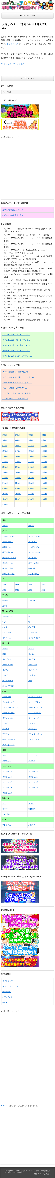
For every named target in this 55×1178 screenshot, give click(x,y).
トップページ (12, 44)
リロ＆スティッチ (35, 707)
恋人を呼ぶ (32, 542)
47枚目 (31, 494)
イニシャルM (7, 782)
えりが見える (7, 617)
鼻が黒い (31, 654)
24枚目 (44, 462)
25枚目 (5, 467)
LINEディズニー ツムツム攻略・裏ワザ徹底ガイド (27, 1171)
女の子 (31, 526)
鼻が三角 (31, 659)
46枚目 (18, 494)
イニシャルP (7, 788)
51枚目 (31, 499)
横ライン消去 (7, 568)
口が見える (32, 675)
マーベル (5, 729)
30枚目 (18, 472)
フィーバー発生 (34, 552)
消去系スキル (7, 563)
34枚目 (18, 478)
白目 (4, 654)
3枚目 (30, 435)
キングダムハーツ (35, 697)
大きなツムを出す (9, 558)
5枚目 (4, 440)
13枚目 (5, 451)
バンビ (5, 723)
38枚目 (18, 483)
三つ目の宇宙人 (8, 686)
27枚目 (31, 467)
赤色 (43, 584)
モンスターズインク (36, 734)
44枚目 (44, 488)
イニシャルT (7, 793)
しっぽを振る (33, 547)
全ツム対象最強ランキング (12, 210)
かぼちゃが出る (34, 536)
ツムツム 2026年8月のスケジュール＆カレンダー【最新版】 (27, 235)
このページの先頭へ (43, 1174)
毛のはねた (6, 633)
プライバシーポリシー (11, 986)
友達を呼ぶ (6, 547)
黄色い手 (31, 600)
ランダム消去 (33, 574)
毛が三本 (31, 627)
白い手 (5, 600)
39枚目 (31, 483)
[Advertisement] (27, 169)
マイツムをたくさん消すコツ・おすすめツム (19, 377)
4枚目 (44, 435)
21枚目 (5, 462)
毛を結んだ (32, 633)
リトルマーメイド (35, 718)
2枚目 (17, 435)
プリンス (31, 761)
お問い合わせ (7, 997)
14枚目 (18, 451)
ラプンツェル (7, 718)
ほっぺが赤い (7, 681)
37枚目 (5, 483)
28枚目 (44, 467)
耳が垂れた (32, 665)
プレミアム (6, 825)
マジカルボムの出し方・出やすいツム (17, 356)
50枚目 (18, 499)
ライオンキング (34, 739)
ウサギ (5, 809)
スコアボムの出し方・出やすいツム (16, 345)
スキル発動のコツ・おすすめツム (15, 372)
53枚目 (5, 504)
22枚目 (18, 462)
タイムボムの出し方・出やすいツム (16, 340)
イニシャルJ (33, 777)
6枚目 (17, 440)
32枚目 (44, 472)
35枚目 (31, 478)
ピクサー (31, 723)
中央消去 (31, 568)
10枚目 (18, 446)
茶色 (4, 590)
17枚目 (5, 456)
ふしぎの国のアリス (10, 707)
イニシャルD (7, 777)
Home (4, 1002)
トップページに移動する (13, 64)
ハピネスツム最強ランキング (13, 215)
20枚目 (44, 456)
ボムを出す (32, 558)
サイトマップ (7, 981)
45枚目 (5, 494)
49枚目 (5, 499)
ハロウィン (6, 761)
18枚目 (18, 456)
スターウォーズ (8, 745)
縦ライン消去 (33, 563)
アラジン (5, 734)
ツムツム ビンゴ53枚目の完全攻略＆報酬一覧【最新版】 (26, 280)
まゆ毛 (31, 649)
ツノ (4, 622)
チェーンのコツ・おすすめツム (14, 388)
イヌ (4, 804)
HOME (3, 1106)
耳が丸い (5, 670)
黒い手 (5, 606)
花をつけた (6, 638)
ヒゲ (30, 681)
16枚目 (44, 451)
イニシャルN (33, 782)
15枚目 (31, 451)
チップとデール (8, 739)
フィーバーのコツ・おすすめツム (15, 399)
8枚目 (44, 440)
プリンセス (6, 755)
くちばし (5, 675)
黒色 (30, 590)
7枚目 (30, 440)
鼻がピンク (6, 659)
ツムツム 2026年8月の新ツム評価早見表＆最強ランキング (26, 320)
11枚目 (31, 446)
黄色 (4, 584)
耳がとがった (7, 665)
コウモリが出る (8, 536)
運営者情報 (6, 992)
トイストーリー (34, 713)
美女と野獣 (6, 697)
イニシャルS (33, 788)
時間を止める (7, 552)
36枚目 (44, 478)
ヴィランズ (32, 755)
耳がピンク (32, 670)
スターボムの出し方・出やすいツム (16, 351)
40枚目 (44, 483)
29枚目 (5, 472)
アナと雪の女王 (8, 713)
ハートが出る (7, 542)
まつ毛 (5, 649)
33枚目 (5, 478)
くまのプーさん (8, 702)
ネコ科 (31, 804)
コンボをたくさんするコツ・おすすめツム (18, 393)
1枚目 (4, 435)
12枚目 (44, 446)
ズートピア (32, 729)
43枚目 (31, 488)
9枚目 (4, 446)
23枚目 (31, 462)
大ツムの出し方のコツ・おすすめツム (17, 383)
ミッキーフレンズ (35, 702)
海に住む (31, 809)
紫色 (17, 590)
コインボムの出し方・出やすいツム (16, 335)
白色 (43, 590)
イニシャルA (7, 772)
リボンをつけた (34, 638)
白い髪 (5, 627)
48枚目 (44, 494)
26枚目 (18, 467)
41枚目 (5, 488)
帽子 (30, 622)
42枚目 (18, 488)
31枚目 (31, 472)
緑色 (17, 584)
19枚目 (31, 456)
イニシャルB (33, 772)
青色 (30, 584)
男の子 (5, 526)
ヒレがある (6, 814)
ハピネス (31, 825)
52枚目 (44, 499)
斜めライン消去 (8, 574)
